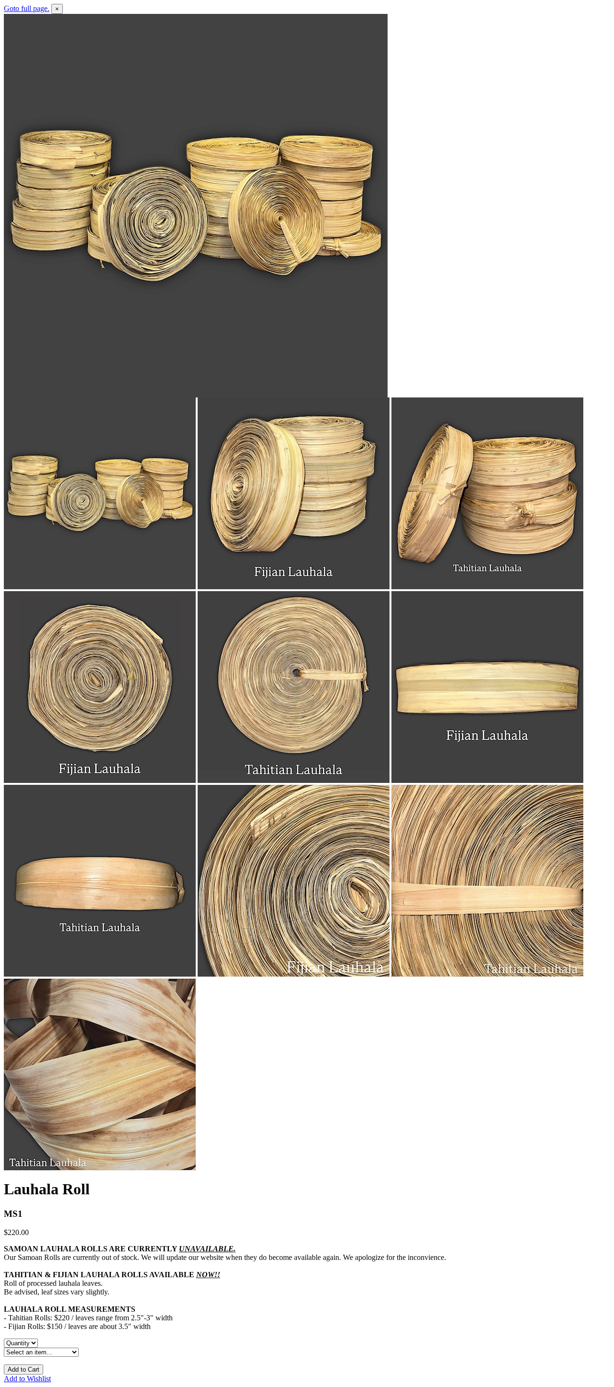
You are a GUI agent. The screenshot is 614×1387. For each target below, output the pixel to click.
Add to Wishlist (27, 1379)
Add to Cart (23, 1369)
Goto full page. (26, 8)
